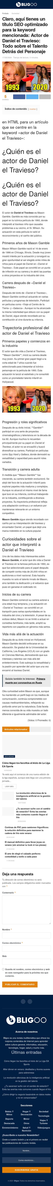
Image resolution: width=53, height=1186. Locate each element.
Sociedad (15, 13)
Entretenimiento (10, 1127)
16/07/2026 (21, 803)
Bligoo (16, 1180)
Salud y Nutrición (26, 1129)
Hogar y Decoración (26, 1113)
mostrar (32, 109)
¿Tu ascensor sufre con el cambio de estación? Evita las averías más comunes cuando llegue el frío (33, 813)
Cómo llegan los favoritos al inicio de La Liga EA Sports (26, 764)
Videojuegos (43, 1127)
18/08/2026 (7, 770)
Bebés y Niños (9, 1113)
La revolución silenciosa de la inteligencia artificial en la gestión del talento (33, 796)
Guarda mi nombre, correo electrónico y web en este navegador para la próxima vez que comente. (27, 972)
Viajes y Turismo (44, 1122)
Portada (5, 13)
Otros (26, 1123)
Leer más (9, 786)
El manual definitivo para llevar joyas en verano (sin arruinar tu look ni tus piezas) (25, 843)
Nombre (7, 929)
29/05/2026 (10, 837)
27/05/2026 (10, 849)
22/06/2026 (21, 821)
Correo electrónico (12, 942)
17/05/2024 (7, 57)
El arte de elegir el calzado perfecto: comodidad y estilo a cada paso (23, 855)
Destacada (9, 1123)
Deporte (9, 1118)
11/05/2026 (10, 861)
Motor (26, 1118)
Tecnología (43, 1115)
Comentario (9, 892)
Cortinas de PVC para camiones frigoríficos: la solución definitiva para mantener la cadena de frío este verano (27, 830)
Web (4, 956)
